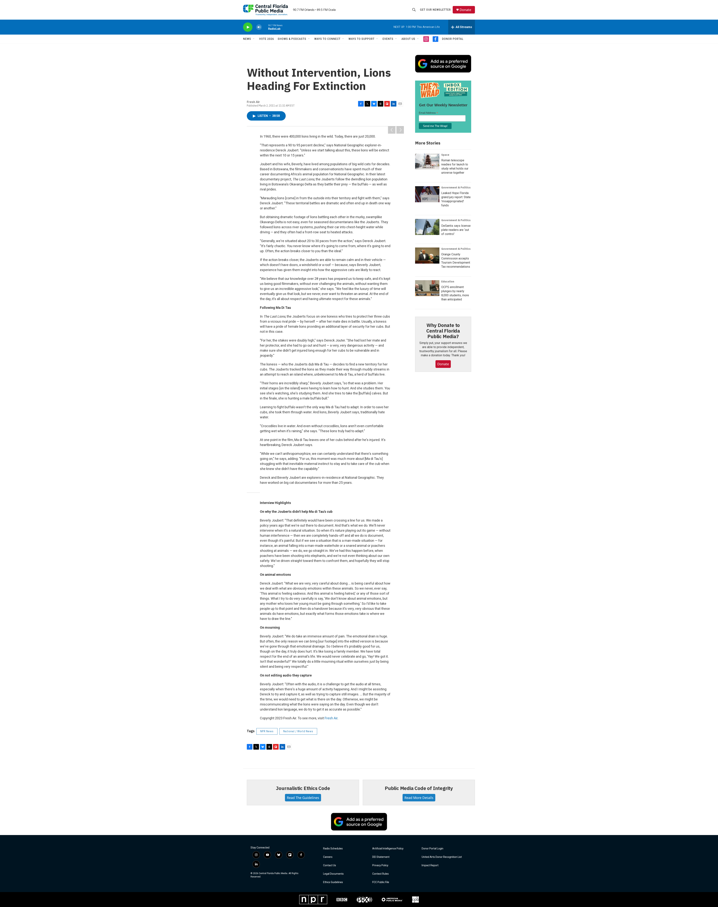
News (247, 38)
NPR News (267, 731)
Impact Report (430, 865)
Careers (327, 857)
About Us (408, 38)
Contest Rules (380, 873)
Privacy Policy (380, 865)
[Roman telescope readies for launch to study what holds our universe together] (427, 161)
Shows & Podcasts (292, 38)
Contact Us (329, 865)
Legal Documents (333, 873)
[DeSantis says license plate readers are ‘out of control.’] (427, 227)
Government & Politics (456, 187)
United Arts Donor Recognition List (442, 857)
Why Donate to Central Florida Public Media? (443, 330)
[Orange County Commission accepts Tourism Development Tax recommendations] (427, 255)
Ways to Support (362, 38)
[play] (248, 27)
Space (445, 154)
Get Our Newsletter (435, 9)
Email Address (428, 113)
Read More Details (418, 797)
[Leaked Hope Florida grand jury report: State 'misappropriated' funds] (427, 194)
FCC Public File (380, 882)
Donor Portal (452, 38)
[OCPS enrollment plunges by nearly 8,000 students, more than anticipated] (427, 288)
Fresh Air (331, 718)
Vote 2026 (266, 38)
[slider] (265, 27)
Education (447, 281)
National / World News (298, 731)
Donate (465, 10)
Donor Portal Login (432, 848)
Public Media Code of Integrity (419, 788)
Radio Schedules (333, 848)
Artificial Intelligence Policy (388, 848)
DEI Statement (380, 857)
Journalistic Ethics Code (303, 788)
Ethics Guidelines (333, 882)
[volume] (259, 27)
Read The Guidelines (303, 797)
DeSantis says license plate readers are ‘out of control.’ (456, 230)
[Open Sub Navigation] (253, 38)
